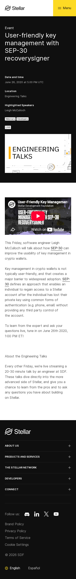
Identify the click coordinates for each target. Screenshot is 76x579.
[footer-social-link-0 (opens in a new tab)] (27, 514)
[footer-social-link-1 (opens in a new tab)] (36, 514)
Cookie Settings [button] (17, 545)
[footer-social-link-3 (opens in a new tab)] (56, 514)
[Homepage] (18, 431)
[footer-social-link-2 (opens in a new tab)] (46, 514)
